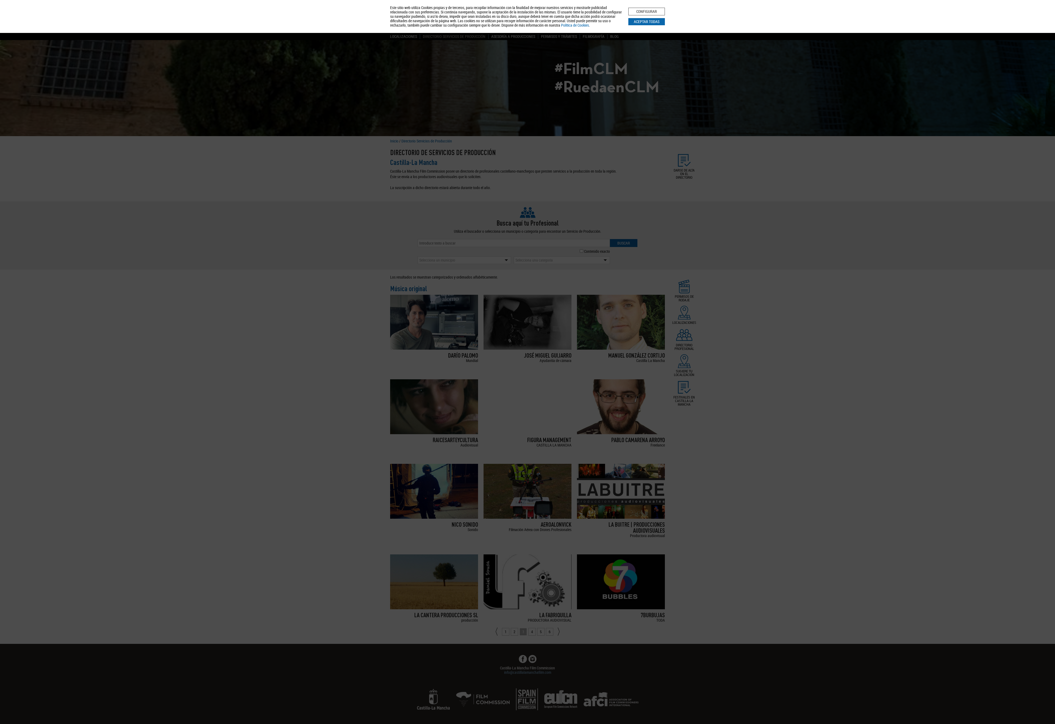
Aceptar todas (646, 21)
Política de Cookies (575, 25)
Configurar (646, 11)
